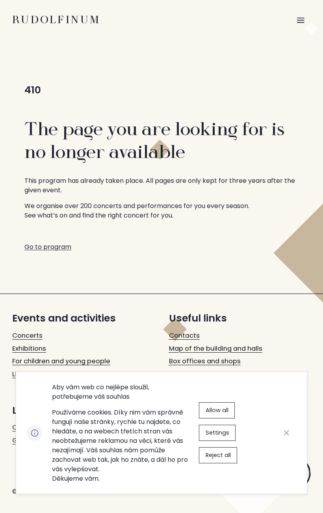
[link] (27, 336)
